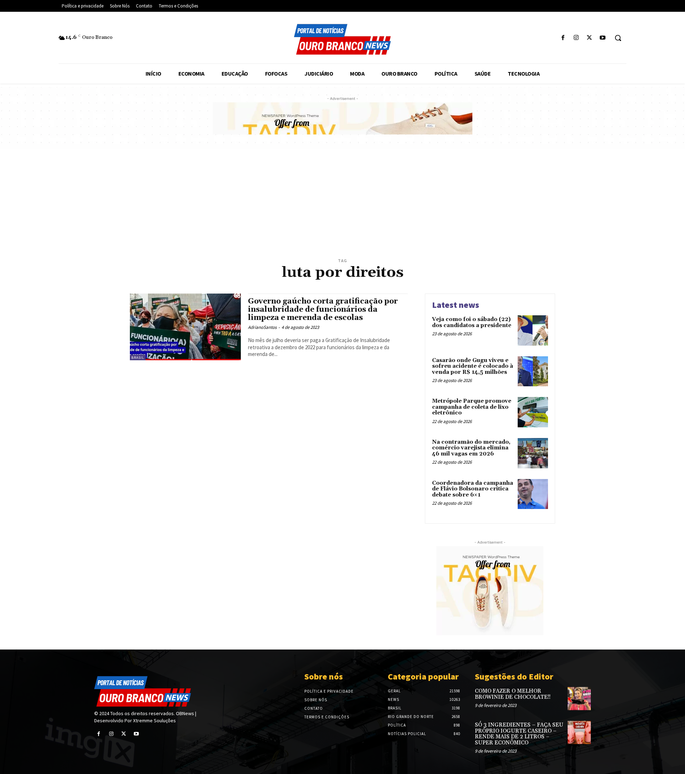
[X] (589, 38)
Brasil (137, 357)
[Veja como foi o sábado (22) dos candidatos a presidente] (533, 330)
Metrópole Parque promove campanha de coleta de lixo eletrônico (471, 407)
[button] (617, 37)
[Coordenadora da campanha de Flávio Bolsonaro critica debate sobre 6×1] (533, 494)
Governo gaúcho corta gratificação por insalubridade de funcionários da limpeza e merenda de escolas (323, 309)
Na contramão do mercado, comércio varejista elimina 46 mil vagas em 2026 (471, 448)
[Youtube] (603, 38)
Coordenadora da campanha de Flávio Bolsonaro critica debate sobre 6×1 (472, 489)
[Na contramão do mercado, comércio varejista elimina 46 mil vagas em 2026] (533, 453)
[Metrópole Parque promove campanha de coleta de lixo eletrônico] (533, 412)
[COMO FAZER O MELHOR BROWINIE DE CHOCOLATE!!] (579, 698)
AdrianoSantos (262, 327)
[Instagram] (576, 38)
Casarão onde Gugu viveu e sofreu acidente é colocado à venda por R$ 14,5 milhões (472, 366)
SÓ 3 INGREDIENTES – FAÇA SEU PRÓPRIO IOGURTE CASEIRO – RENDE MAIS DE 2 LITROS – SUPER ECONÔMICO (519, 734)
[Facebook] (563, 38)
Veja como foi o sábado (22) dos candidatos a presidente (471, 322)
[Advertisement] (342, 202)
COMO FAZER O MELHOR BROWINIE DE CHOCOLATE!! (512, 694)
